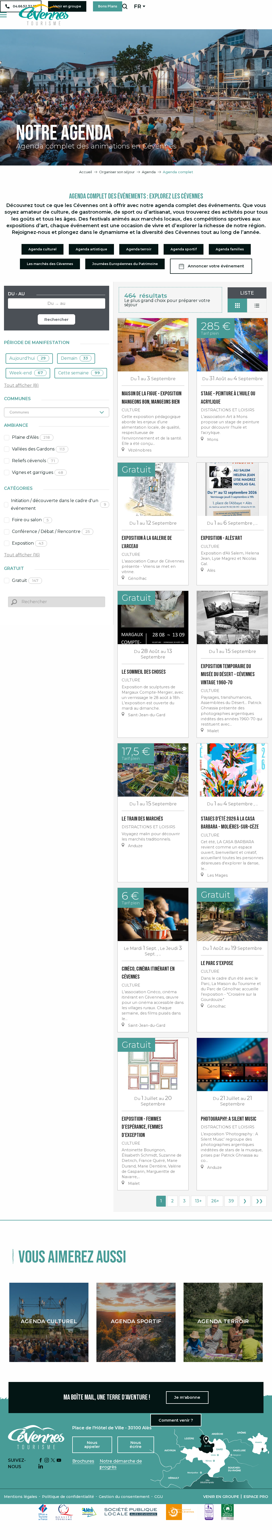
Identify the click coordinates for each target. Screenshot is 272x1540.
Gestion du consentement (124, 1496)
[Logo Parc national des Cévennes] (181, 1512)
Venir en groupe (221, 1496)
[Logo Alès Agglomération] (89, 1512)
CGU (158, 1496)
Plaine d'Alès (31, 437)
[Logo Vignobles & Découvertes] (227, 1512)
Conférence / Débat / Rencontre (51, 531)
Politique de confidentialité (68, 1496)
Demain (74, 358)
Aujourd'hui (27, 358)
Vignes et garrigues (37, 472)
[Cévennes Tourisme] (44, 14)
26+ (215, 1200)
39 (231, 1200)
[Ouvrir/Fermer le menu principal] (3, 14)
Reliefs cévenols (33, 460)
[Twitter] (53, 1461)
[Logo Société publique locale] (131, 1512)
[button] (124, 6)
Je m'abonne (187, 1397)
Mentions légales (20, 1496)
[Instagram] (46, 1461)
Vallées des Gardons (38, 449)
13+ (198, 1200)
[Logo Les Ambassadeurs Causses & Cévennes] (209, 1512)
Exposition (28, 543)
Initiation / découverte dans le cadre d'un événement (58, 504)
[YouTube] (59, 1461)
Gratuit (25, 580)
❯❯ (259, 1200)
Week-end (26, 372)
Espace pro (256, 1496)
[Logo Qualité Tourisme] (65, 1512)
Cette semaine (79, 372)
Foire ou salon (30, 519)
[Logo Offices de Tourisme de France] (43, 1512)
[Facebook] (40, 1461)
